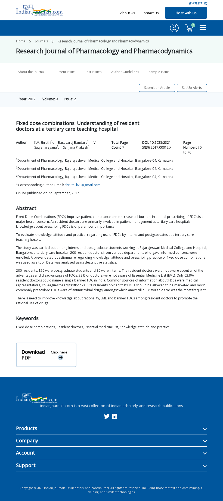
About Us (127, 12)
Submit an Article (157, 87)
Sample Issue (159, 72)
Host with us (186, 12)
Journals (41, 41)
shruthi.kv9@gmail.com (82, 185)
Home (21, 41)
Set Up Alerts (192, 87)
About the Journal (31, 72)
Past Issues (93, 72)
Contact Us (150, 12)
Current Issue (64, 72)
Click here (59, 352)
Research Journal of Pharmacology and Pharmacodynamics (103, 41)
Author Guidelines (125, 72)
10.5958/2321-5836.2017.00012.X (157, 145)
